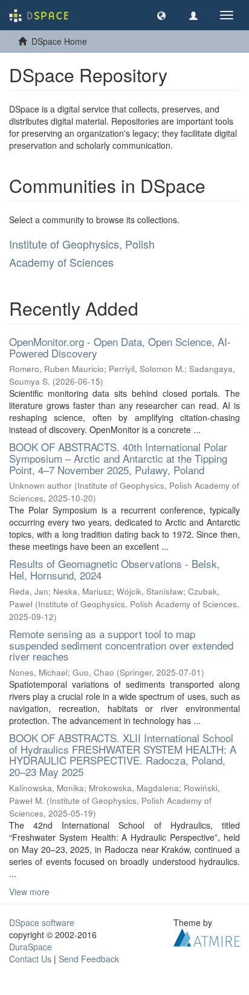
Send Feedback (89, 959)
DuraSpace (30, 947)
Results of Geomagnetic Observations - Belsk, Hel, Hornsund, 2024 (114, 569)
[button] (161, 15)
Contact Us (30, 959)
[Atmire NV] (206, 936)
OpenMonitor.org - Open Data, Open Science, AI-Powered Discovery (120, 347)
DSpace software (41, 922)
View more (29, 892)
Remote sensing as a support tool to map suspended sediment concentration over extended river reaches (121, 645)
